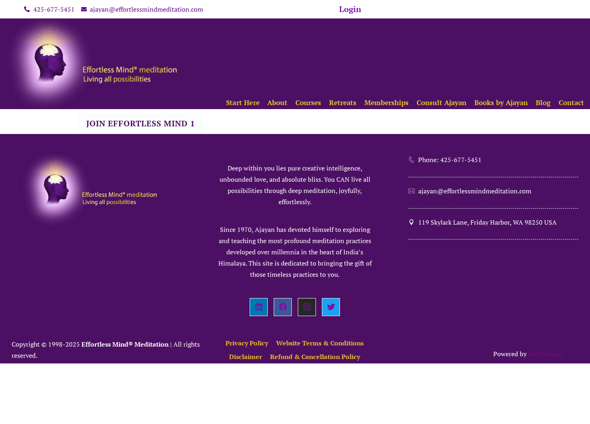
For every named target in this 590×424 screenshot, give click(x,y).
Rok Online (545, 353)
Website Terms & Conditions (320, 343)
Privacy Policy (247, 343)
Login (350, 9)
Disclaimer (245, 356)
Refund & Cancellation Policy (315, 356)
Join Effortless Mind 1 (140, 123)
